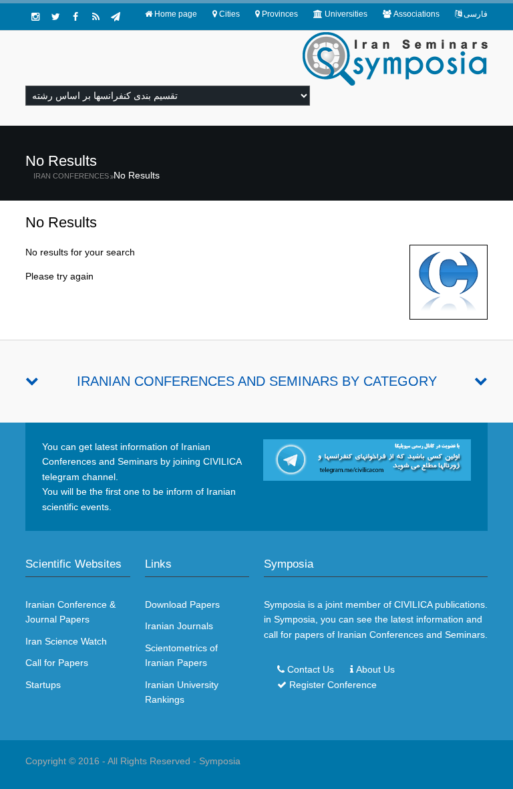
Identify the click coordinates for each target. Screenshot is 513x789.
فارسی (476, 14)
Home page (175, 14)
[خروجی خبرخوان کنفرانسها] (96, 17)
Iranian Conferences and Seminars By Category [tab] (257, 381)
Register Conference (333, 684)
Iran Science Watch (66, 641)
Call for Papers (56, 662)
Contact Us (310, 669)
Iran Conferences (71, 176)
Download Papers (182, 604)
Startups (43, 684)
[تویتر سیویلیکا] (55, 17)
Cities (229, 14)
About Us (375, 669)
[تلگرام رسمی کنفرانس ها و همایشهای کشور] (116, 17)
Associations (416, 14)
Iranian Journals (179, 626)
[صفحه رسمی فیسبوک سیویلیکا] (75, 17)
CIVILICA (413, 604)
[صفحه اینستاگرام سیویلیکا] (35, 17)
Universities (346, 14)
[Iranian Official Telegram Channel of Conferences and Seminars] (367, 459)
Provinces (280, 14)
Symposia (219, 761)
